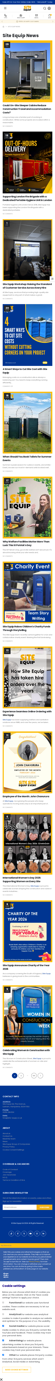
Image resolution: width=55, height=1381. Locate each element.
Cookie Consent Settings (13, 1150)
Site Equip (7, 719)
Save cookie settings (16, 1369)
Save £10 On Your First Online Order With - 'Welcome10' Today (27, 2)
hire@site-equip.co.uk (12, 1118)
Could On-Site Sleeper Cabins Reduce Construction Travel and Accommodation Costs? (27, 109)
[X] (24, 1233)
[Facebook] (17, 1233)
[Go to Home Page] (3, 26)
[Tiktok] (11, 1233)
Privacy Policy (34, 1261)
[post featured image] (27, 71)
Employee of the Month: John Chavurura (26, 796)
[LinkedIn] (43, 1233)
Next (40, 1075)
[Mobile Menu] (5, 8)
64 (34, 1075)
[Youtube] (30, 1233)
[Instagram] (37, 1233)
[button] (44, 8)
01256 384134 (8, 1112)
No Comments (8, 126)
